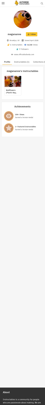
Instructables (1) (21, 62)
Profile (7, 62)
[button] (3, 3)
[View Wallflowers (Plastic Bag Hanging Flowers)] (13, 82)
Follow (33, 34)
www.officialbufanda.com (24, 54)
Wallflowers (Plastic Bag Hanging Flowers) (11, 91)
